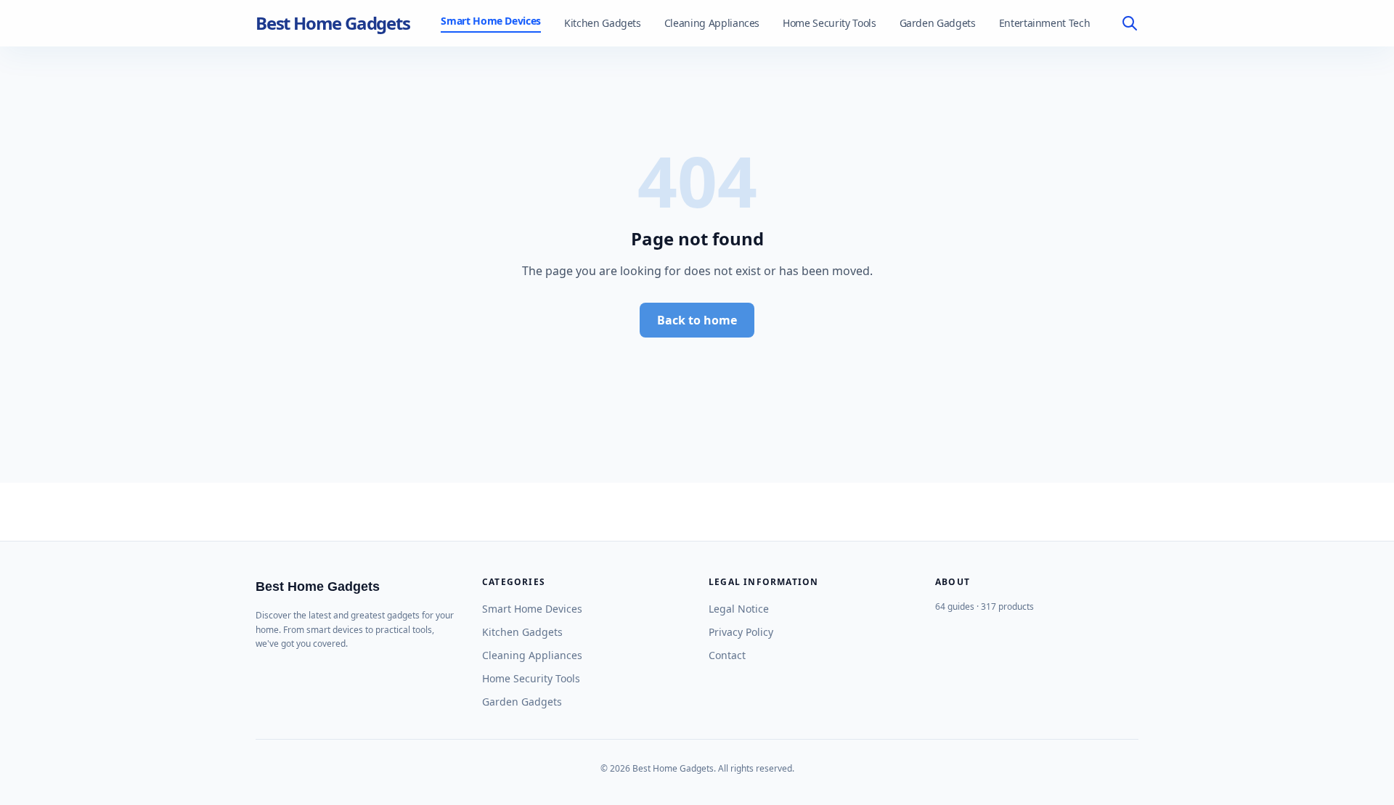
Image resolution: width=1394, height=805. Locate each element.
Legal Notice (739, 609)
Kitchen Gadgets (602, 23)
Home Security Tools (829, 23)
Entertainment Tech (1045, 23)
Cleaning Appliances (711, 23)
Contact (727, 655)
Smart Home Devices (491, 21)
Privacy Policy (741, 632)
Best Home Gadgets (333, 23)
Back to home (697, 320)
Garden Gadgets (938, 23)
